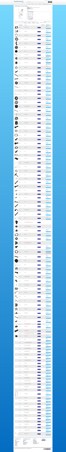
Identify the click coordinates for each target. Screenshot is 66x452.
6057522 (20, 339)
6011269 (20, 114)
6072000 (20, 342)
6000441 (20, 47)
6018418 (20, 27)
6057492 (20, 351)
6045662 (20, 151)
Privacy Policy (35, 442)
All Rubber (33, 22)
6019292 (20, 106)
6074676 (20, 222)
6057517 (20, 175)
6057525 (20, 360)
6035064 (20, 182)
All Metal (25, 22)
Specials (16, 444)
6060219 (20, 427)
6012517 (20, 201)
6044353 (20, 98)
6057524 (20, 430)
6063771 (20, 58)
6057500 (20, 363)
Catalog (16, 443)
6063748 (20, 31)
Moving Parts (41, 22)
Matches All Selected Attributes (48, 21)
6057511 (20, 372)
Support (24, 440)
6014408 (20, 321)
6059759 (20, 292)
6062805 (20, 357)
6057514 (20, 369)
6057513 (20, 421)
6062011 (20, 313)
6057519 (20, 296)
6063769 (20, 178)
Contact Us (24, 444)
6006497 (20, 194)
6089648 (20, 158)
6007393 (20, 51)
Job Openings (34, 440)
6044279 (20, 139)
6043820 (20, 135)
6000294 (20, 90)
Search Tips (16, 442)
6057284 (20, 43)
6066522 (20, 226)
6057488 (20, 409)
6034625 (20, 256)
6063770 (20, 234)
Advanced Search (17, 441)
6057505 (20, 326)
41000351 (20, 336)
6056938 (20, 348)
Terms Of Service (35, 443)
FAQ (23, 441)
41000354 (20, 186)
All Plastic (29, 22)
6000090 (20, 190)
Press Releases (35, 441)
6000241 (20, 67)
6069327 (20, 102)
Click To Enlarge (20, 18)
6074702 (20, 155)
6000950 (20, 218)
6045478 (20, 143)
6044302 (20, 147)
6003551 (20, 39)
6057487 (20, 354)
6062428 (20, 406)
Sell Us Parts (24, 443)
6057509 (20, 375)
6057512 (20, 412)
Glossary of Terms (25, 442)
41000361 (20, 197)
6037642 (20, 131)
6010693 (20, 35)
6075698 (20, 333)
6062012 (20, 366)
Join (15, 440)
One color (45, 22)
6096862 (20, 230)
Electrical (38, 22)
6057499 (20, 415)
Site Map (16, 445)
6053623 (20, 118)
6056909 (20, 272)
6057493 (20, 424)
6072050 (20, 110)
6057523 (20, 403)
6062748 (20, 317)
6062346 (20, 75)
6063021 (20, 418)
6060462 (20, 345)
